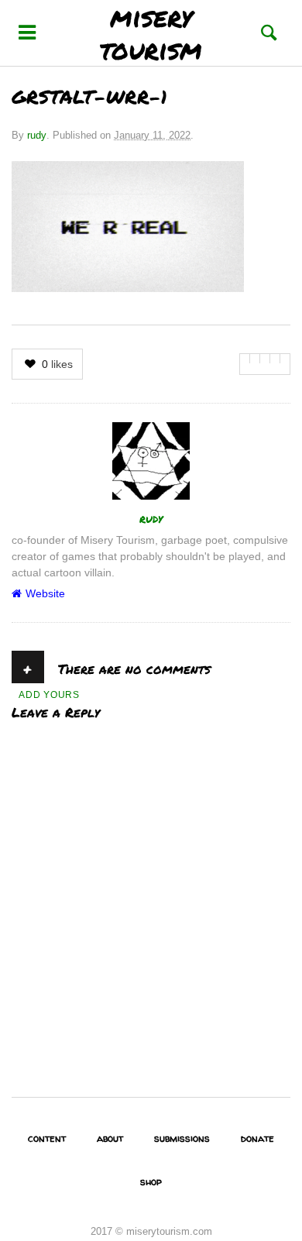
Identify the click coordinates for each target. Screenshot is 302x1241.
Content (47, 1138)
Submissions (182, 1138)
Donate (257, 1138)
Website (45, 593)
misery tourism (151, 33)
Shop (151, 1181)
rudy (36, 135)
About (110, 1138)
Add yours (49, 694)
